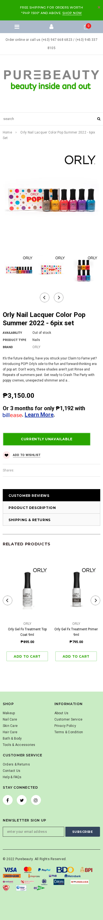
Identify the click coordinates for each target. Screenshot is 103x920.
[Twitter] (22, 800)
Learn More (39, 414)
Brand (8, 347)
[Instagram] (36, 800)
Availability (12, 333)
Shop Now (72, 13)
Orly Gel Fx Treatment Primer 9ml (76, 632)
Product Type (14, 340)
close (99, 7)
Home (7, 132)
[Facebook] (8, 800)
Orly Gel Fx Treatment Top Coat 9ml (27, 632)
